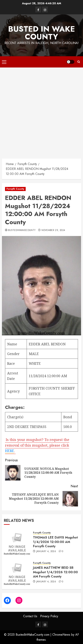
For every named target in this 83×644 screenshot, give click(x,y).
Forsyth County (15, 189)
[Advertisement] (41, 111)
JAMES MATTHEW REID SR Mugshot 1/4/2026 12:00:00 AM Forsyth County (55, 572)
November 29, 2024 (53, 230)
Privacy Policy (49, 616)
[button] (4, 62)
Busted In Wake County (41, 32)
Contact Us (30, 616)
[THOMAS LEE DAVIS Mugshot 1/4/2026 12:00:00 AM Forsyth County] (17, 542)
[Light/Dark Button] (70, 62)
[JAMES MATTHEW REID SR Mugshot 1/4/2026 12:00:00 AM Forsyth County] (17, 572)
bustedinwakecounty (22, 230)
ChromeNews (61, 634)
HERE (9, 450)
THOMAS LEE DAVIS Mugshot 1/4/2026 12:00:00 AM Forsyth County (55, 541)
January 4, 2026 (46, 551)
